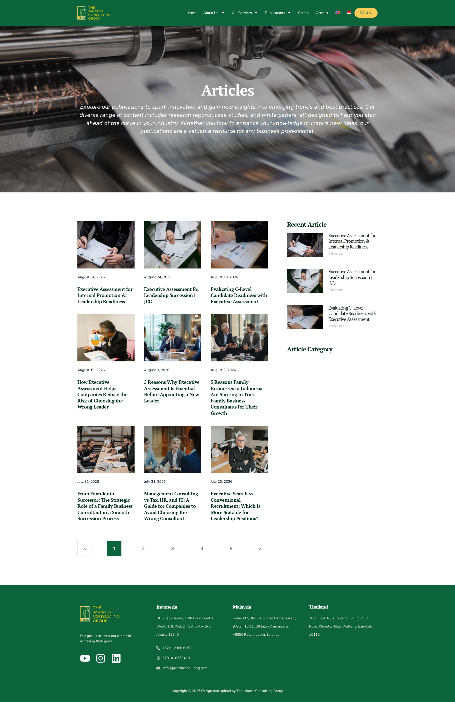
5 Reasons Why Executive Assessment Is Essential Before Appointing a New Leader (172, 391)
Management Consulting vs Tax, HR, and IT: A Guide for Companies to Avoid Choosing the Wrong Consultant (171, 505)
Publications (275, 12)
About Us (211, 12)
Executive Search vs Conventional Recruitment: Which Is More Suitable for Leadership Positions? (235, 505)
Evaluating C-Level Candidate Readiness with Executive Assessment (239, 295)
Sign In (366, 12)
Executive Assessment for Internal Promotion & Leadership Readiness (104, 295)
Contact (322, 12)
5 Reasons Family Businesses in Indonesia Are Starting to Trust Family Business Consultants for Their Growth (237, 397)
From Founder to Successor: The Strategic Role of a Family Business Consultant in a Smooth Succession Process (105, 505)
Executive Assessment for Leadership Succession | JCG (171, 295)
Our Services (242, 12)
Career (303, 12)
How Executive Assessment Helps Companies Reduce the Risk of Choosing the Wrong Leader (102, 394)
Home (191, 12)
